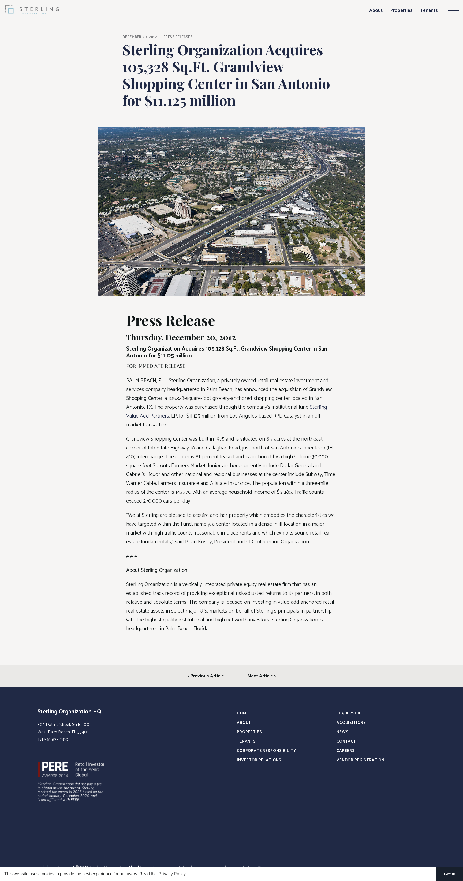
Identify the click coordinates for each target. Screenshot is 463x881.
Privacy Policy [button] (172, 874)
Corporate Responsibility (266, 750)
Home (242, 713)
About (376, 10)
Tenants (429, 10)
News (342, 732)
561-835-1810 (56, 739)
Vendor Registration (360, 760)
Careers (346, 750)
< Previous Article (206, 676)
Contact (346, 741)
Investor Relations (259, 760)
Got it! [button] (449, 874)
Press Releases (177, 37)
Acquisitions (351, 722)
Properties (401, 10)
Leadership (349, 713)
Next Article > (261, 676)
